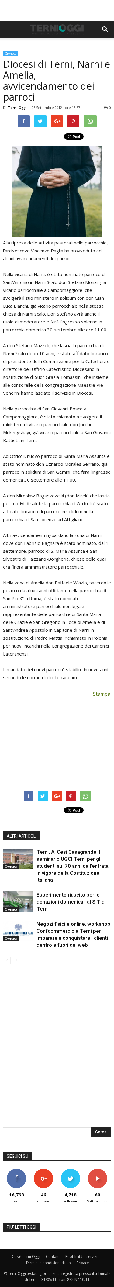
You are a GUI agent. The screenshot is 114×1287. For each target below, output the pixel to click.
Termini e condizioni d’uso (48, 1262)
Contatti (53, 1256)
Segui (43, 1171)
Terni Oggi (17, 107)
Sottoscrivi (97, 1171)
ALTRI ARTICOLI (21, 836)
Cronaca (10, 53)
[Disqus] (57, 1050)
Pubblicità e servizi (81, 1256)
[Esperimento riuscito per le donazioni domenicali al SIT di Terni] (18, 901)
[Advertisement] (57, 10)
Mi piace (16, 1171)
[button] (105, 29)
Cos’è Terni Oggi (26, 1256)
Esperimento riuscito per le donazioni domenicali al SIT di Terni (71, 902)
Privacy (83, 1262)
